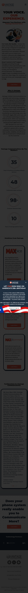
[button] (14, 308)
